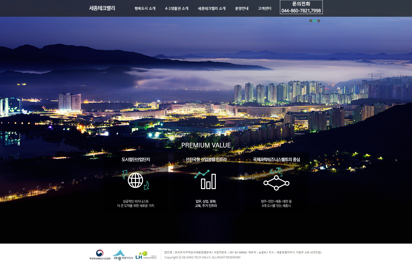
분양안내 (241, 8)
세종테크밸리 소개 (212, 8)
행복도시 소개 (144, 8)
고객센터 (264, 8)
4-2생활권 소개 (176, 8)
